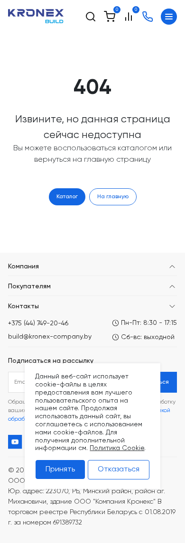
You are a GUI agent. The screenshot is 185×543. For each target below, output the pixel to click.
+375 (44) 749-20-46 (38, 323)
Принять (60, 469)
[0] (109, 16)
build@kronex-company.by (50, 336)
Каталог (67, 197)
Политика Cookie (117, 448)
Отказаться (118, 469)
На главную (113, 197)
